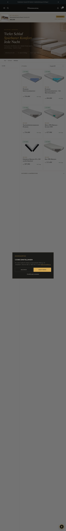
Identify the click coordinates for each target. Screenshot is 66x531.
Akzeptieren (42, 270)
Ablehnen (24, 270)
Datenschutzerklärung (46, 265)
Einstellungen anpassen (33, 274)
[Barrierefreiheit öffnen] (61, 526)
